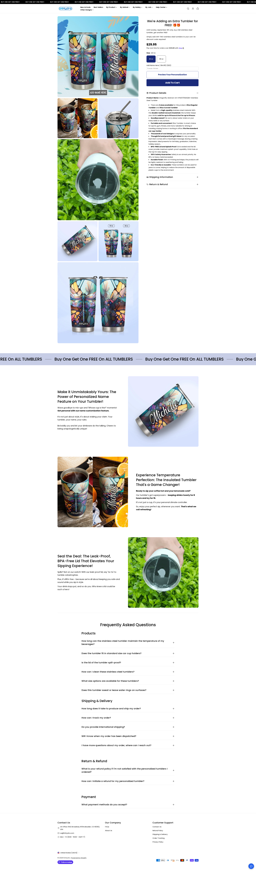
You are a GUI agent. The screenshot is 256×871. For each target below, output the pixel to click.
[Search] (188, 9)
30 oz (161, 59)
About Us (108, 830)
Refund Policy (157, 830)
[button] (172, 65)
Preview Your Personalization (172, 74)
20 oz (151, 59)
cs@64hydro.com (67, 833)
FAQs (107, 827)
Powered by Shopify (78, 858)
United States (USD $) (68, 853)
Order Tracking (158, 838)
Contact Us (156, 827)
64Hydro (66, 858)
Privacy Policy (157, 842)
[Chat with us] (251, 866)
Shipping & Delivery (160, 834)
